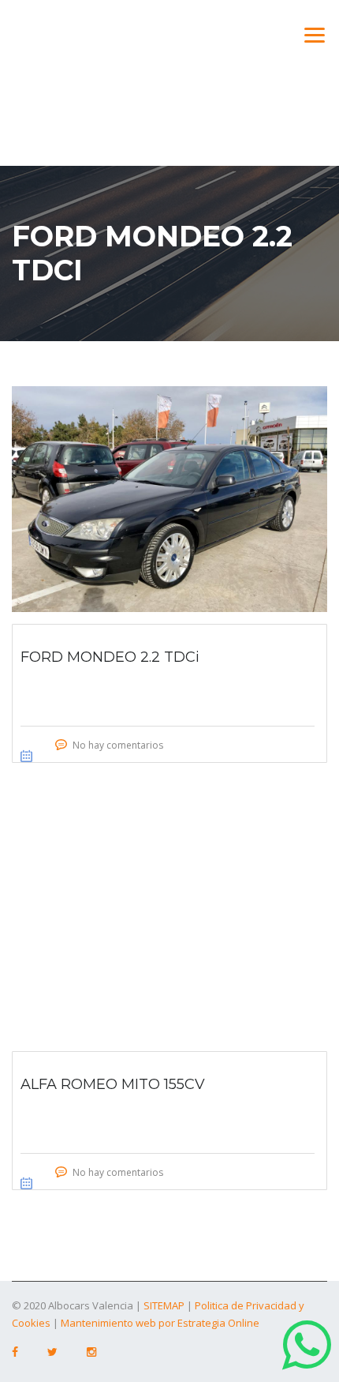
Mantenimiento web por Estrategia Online (160, 1323)
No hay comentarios (118, 745)
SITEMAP (163, 1305)
